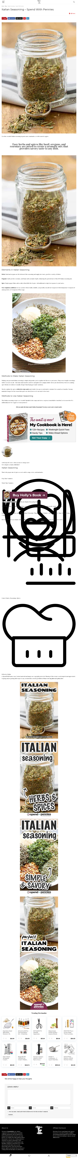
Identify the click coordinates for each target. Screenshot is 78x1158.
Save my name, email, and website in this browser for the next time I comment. (28, 1111)
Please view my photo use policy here (53, 678)
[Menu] (3, 2)
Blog (6, 6)
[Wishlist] (29, 1156)
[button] (2, 460)
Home (3, 6)
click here (16, 464)
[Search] (74, 2)
